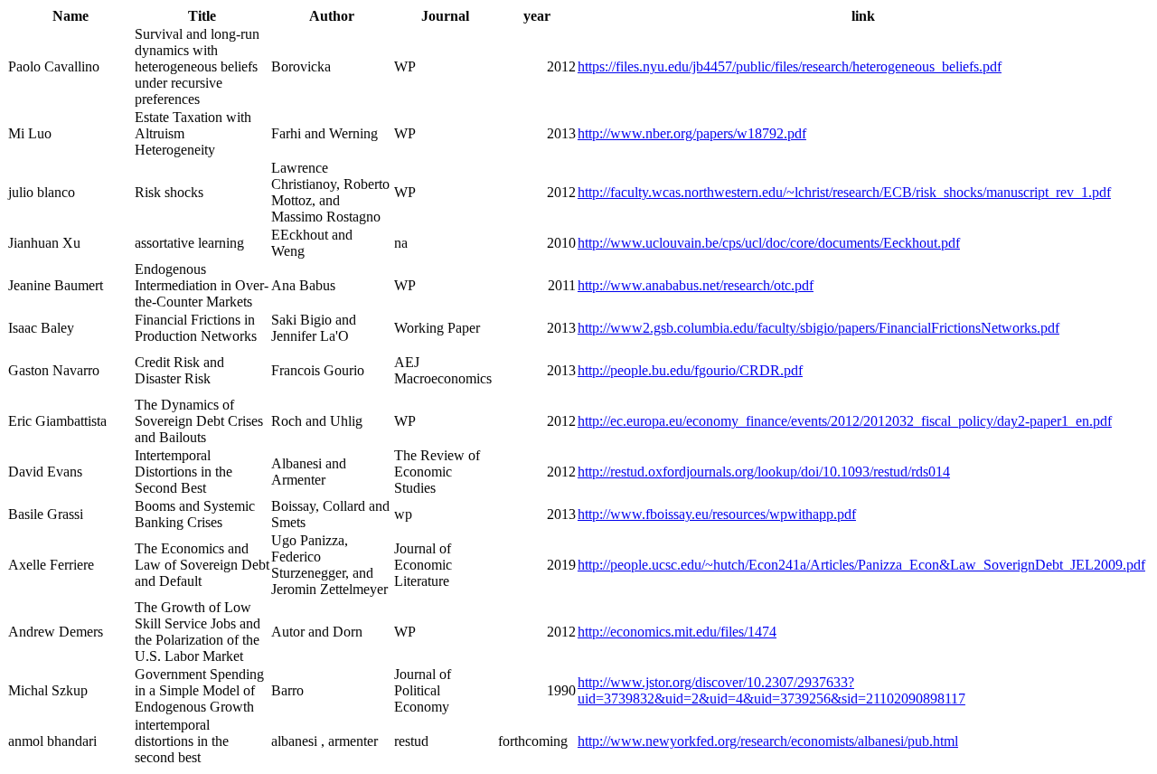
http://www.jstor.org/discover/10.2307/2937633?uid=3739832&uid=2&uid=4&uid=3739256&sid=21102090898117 (771, 690)
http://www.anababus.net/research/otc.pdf (696, 285)
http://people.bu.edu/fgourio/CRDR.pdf (690, 370)
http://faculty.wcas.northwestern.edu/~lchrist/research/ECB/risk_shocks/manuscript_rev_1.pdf (844, 192)
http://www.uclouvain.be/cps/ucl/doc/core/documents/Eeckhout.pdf (769, 242)
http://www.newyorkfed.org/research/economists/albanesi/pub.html (768, 741)
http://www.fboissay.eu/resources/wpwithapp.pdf (717, 514)
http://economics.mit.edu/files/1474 (677, 631)
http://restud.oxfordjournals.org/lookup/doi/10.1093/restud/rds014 (764, 471)
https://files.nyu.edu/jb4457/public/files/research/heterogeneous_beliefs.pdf (790, 66)
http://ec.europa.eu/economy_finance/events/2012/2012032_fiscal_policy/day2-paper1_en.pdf (845, 421)
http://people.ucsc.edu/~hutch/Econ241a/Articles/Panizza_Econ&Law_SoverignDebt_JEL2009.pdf (861, 564)
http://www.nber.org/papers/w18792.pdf (692, 133)
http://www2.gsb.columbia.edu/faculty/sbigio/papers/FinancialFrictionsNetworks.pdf (818, 327)
